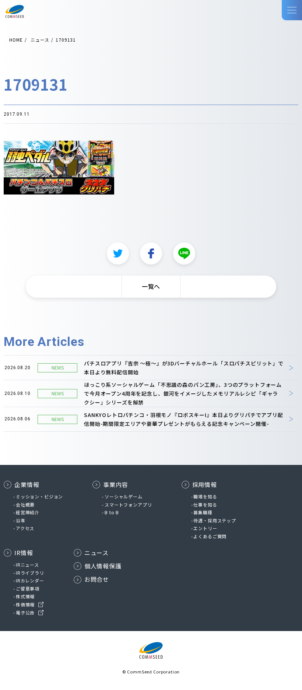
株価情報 (25, 604)
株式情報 (25, 596)
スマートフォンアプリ (128, 504)
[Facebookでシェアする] (151, 253)
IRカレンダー (30, 580)
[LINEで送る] (184, 253)
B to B (112, 512)
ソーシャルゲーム (124, 496)
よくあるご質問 (209, 536)
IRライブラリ (30, 573)
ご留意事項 (27, 588)
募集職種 (202, 512)
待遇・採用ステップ (214, 520)
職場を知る (205, 496)
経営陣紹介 (27, 512)
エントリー (205, 528)
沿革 (20, 520)
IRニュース (27, 564)
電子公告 (25, 612)
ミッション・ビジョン (39, 496)
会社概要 (25, 504)
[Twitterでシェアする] (118, 253)
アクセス (25, 528)
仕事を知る (205, 504)
